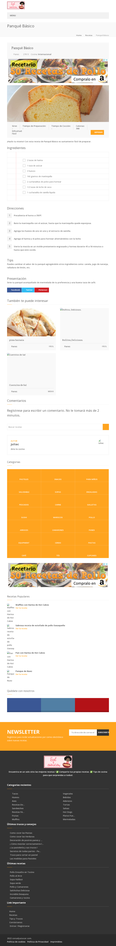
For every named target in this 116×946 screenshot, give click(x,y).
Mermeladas (68, 819)
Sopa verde (15, 883)
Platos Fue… (68, 815)
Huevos (15, 797)
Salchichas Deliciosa (20, 890)
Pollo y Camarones (19, 887)
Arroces (24, 530)
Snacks (58, 479)
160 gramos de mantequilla (39, 176)
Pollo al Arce (16, 876)
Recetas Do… (18, 804)
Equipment (24, 543)
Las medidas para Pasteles (23, 858)
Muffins (15, 819)
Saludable (24, 492)
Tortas (66, 804)
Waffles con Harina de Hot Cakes (32, 604)
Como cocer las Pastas (21, 833)
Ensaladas (91, 492)
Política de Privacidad (37, 941)
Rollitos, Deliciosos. (72, 340)
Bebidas (66, 797)
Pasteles (24, 479)
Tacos (14, 793)
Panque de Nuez (24, 671)
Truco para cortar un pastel (24, 855)
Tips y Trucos (16, 918)
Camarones (58, 530)
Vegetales (67, 793)
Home (79, 35)
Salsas (65, 808)
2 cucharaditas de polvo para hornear (44, 182)
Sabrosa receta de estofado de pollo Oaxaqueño (40, 625)
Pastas (91, 543)
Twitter (29, 290)
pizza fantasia (16, 340)
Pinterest (43, 290)
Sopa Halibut (16, 879)
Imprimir (98, 132)
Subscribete (103, 732)
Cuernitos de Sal (18, 385)
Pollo (92, 517)
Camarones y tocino (20, 898)
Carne (58, 504)
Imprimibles (56, 941)
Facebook (15, 290)
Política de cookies (16, 941)
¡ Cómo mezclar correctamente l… (27, 844)
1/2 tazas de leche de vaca (39, 187)
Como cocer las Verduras (22, 836)
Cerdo (58, 543)
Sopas (58, 492)
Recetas (88, 35)
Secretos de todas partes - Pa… (25, 851)
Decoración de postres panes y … (26, 840)
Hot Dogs (67, 812)
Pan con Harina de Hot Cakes (30, 652)
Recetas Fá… (17, 812)
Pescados (24, 504)
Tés (58, 555)
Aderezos (67, 801)
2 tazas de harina (35, 160)
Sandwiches (17, 808)
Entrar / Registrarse (19, 926)
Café (24, 555)
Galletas (91, 504)
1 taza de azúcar (34, 165)
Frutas (14, 815)
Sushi (24, 517)
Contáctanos (15, 922)
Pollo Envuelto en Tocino (22, 872)
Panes (16, 54)
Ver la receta (21, 608)
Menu (13, 15)
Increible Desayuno (19, 894)
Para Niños (91, 479)
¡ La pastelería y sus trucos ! (23, 847)
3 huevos (31, 171)
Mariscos (58, 517)
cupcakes (91, 555)
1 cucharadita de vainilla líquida (41, 192)
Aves (13, 801)
